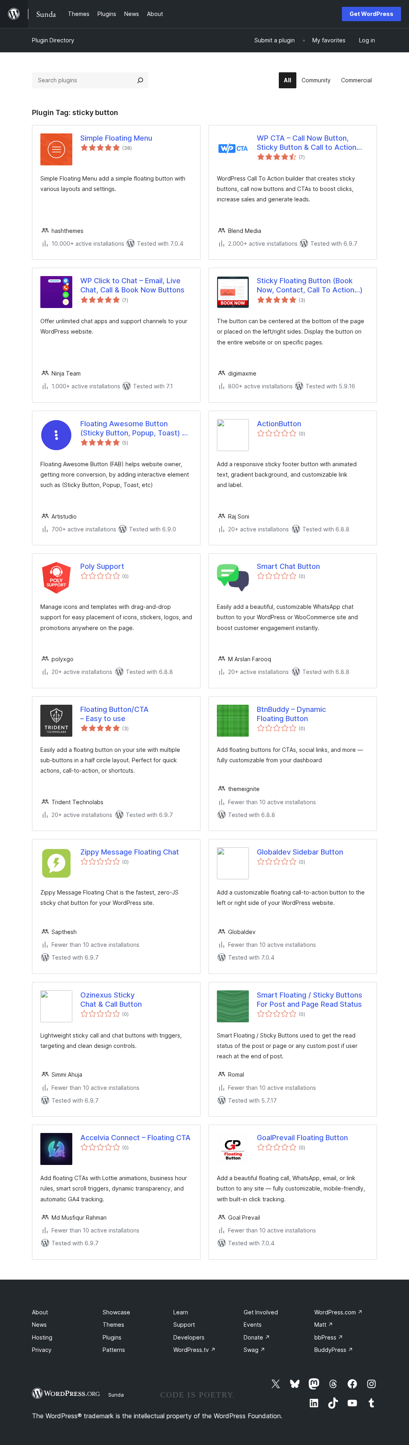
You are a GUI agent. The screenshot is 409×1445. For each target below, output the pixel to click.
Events (253, 1324)
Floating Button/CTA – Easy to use (114, 714)
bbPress (328, 1337)
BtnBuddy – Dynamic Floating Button (291, 714)
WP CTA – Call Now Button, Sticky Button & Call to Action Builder (306, 143)
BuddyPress (333, 1349)
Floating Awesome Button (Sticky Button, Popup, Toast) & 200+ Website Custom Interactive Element (133, 428)
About (40, 1312)
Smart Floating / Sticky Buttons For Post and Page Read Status (309, 999)
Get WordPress (371, 13)
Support (184, 1324)
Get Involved (261, 1312)
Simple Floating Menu (116, 138)
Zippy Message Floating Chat (129, 852)
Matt (323, 1324)
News (39, 1324)
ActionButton (279, 423)
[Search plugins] (140, 80)
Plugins (112, 1337)
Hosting (42, 1337)
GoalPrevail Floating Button (302, 1137)
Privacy (42, 1349)
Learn (180, 1312)
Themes (113, 1324)
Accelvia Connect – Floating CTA (135, 1137)
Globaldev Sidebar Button (300, 852)
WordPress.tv (194, 1349)
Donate (257, 1337)
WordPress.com (338, 1312)
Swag (254, 1349)
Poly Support (102, 566)
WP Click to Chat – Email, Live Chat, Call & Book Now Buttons (132, 285)
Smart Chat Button (288, 566)
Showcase (116, 1312)
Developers (188, 1337)
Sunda (116, 1394)
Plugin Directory (53, 40)
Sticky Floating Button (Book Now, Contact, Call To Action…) (310, 285)
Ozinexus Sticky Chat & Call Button (111, 999)
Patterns (114, 1349)
